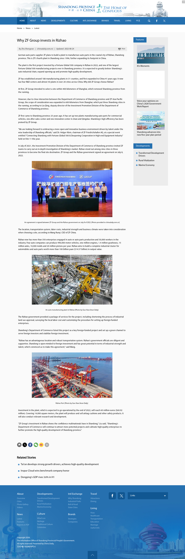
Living (93, 508)
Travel (93, 494)
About (20, 494)
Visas (92, 513)
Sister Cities (73, 508)
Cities (19, 501)
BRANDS (105, 21)
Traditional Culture (45, 524)
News (28, 28)
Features (140, 40)
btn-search (149, 21)
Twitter (121, 495)
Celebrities (41, 527)
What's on (41, 518)
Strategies (72, 519)
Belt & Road (73, 505)
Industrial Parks (74, 501)
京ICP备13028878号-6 (26, 547)
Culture (41, 514)
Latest (36, 28)
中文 (138, 21)
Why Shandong (74, 498)
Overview (21, 498)
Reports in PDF (23, 525)
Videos (20, 508)
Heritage (40, 521)
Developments (143, 146)
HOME (22, 21)
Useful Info (95, 528)
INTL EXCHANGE (90, 21)
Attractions (95, 498)
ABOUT (33, 21)
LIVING (128, 21)
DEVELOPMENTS (58, 21)
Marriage (94, 525)
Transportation (96, 519)
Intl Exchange (75, 494)
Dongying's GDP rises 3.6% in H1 (37, 477)
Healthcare (95, 516)
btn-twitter (164, 21)
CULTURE (74, 21)
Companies (73, 522)
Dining (93, 501)
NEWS (43, 21)
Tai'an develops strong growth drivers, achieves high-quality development (60, 464)
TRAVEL (117, 21)
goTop (92, 555)
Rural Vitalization (146, 161)
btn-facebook (156, 21)
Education (94, 522)
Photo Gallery (22, 505)
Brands (71, 514)
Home (19, 28)
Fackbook (112, 495)
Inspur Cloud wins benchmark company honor (45, 471)
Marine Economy (146, 165)
